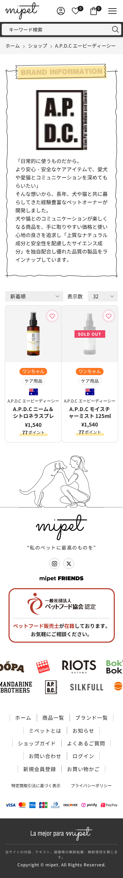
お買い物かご (83, 768)
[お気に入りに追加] (53, 316)
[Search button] (115, 29)
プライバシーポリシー (91, 785)
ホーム (12, 45)
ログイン (83, 755)
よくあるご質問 (86, 743)
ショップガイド (37, 743)
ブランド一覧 (91, 717)
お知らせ (83, 730)
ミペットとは (45, 730)
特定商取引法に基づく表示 (35, 785)
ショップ (37, 45)
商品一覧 (53, 717)
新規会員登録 (39, 768)
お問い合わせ (45, 755)
